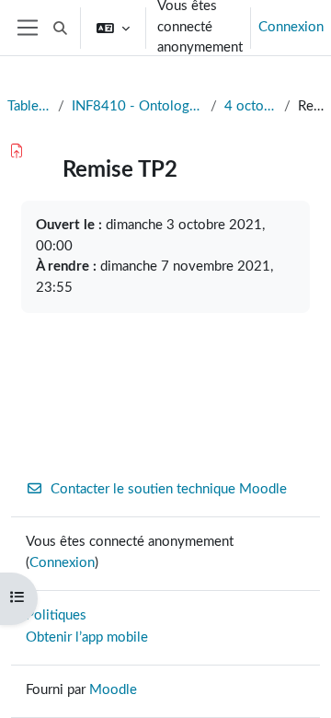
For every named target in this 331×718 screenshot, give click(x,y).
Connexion (291, 27)
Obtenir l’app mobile (87, 637)
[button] (60, 27)
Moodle (113, 690)
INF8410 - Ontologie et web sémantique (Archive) (137, 106)
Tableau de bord (29, 106)
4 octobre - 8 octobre (250, 106)
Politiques (56, 615)
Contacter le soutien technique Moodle (169, 489)
